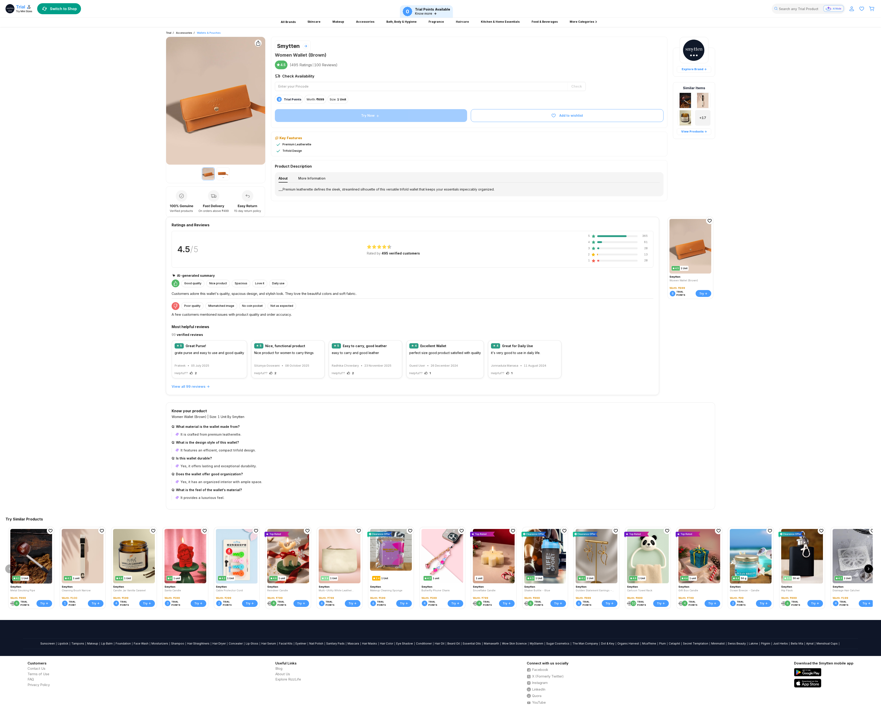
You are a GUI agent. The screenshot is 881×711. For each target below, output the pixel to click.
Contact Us (36, 668)
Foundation (123, 643)
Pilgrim (765, 643)
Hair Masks (369, 643)
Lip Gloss (252, 643)
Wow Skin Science (514, 643)
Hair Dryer (219, 643)
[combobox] (808, 9)
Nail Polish (316, 643)
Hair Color (386, 643)
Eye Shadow (404, 643)
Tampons (77, 643)
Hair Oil (439, 643)
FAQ (31, 679)
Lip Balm (107, 643)
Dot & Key (607, 643)
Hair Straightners (198, 643)
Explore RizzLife (288, 679)
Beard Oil (453, 643)
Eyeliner (301, 643)
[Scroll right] (868, 568)
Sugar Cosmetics (557, 643)
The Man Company (585, 643)
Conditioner (424, 643)
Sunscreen (47, 643)
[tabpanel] (469, 189)
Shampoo (177, 643)
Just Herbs (780, 643)
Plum (662, 643)
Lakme (753, 643)
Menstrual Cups (827, 643)
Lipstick (63, 643)
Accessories (184, 32)
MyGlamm (536, 643)
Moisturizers (159, 643)
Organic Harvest (628, 643)
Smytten (288, 46)
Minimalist (718, 643)
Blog (278, 668)
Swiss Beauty (737, 643)
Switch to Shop (63, 8)
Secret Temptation (695, 643)
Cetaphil (674, 643)
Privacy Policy (39, 685)
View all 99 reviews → (191, 386)
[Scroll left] (9, 568)
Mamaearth (491, 643)
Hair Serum (268, 643)
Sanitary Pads (335, 643)
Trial (168, 32)
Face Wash (141, 643)
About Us (282, 674)
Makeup (92, 643)
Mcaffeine (649, 643)
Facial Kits (286, 643)
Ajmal (810, 643)
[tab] (283, 178)
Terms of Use (38, 674)
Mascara (353, 643)
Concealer (236, 643)
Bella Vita (797, 643)
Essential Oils (472, 643)
